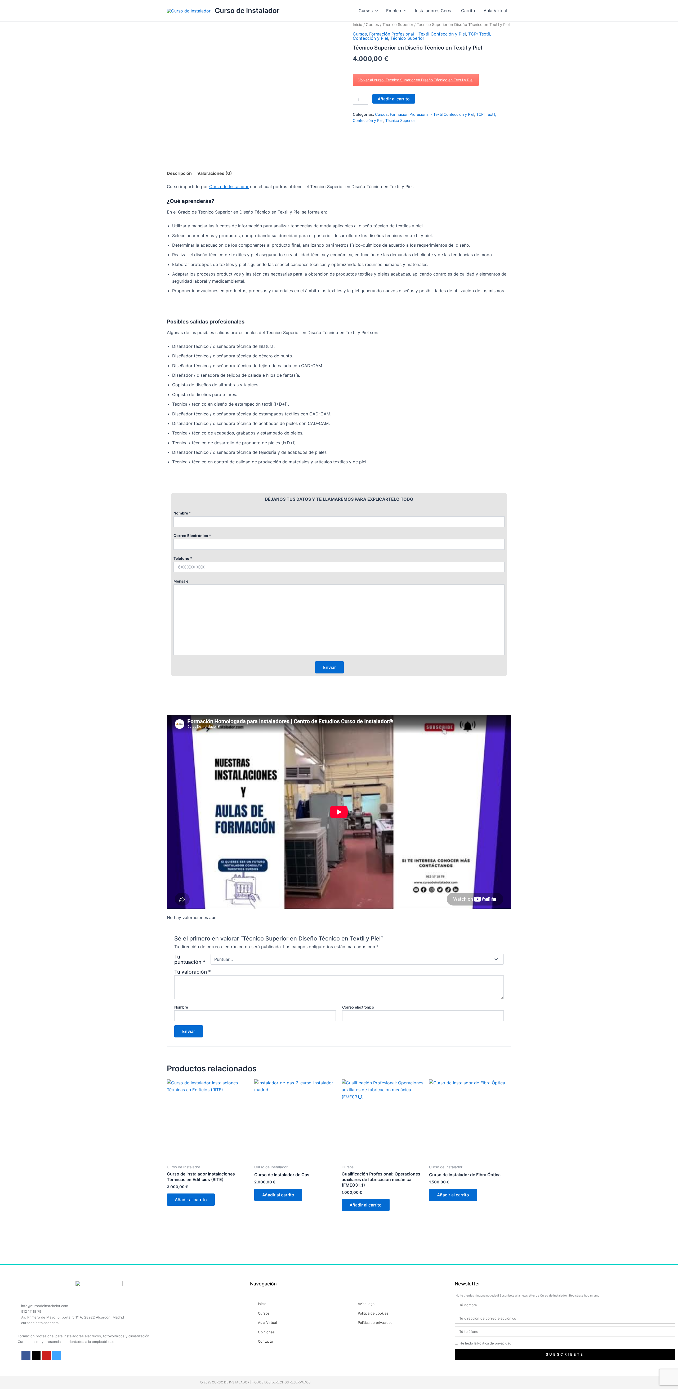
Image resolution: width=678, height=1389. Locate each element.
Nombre (181, 1007)
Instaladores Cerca (434, 10)
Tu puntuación (189, 959)
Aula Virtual (495, 10)
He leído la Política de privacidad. (486, 1343)
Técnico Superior (397, 24)
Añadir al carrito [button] (191, 1199)
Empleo (393, 10)
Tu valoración (192, 972)
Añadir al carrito (394, 98)
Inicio (357, 24)
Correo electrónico (358, 1007)
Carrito (468, 10)
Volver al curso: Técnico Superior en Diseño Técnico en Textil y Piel (415, 80)
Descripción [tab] (179, 173)
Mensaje (180, 581)
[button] (375, 10)
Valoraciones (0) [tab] (214, 173)
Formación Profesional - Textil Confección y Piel (417, 34)
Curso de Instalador (247, 10)
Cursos (366, 10)
